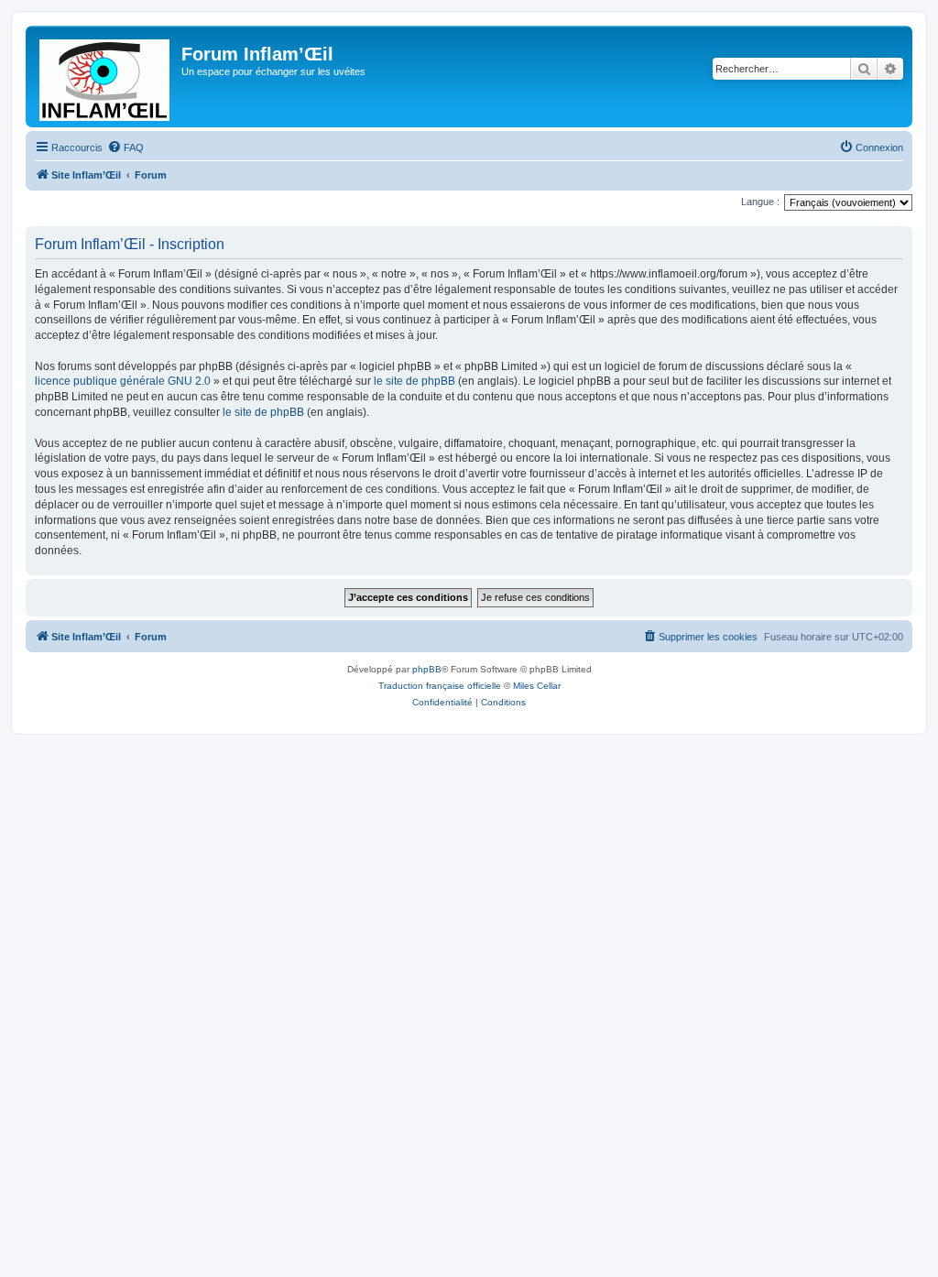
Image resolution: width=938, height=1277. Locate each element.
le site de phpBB (414, 381)
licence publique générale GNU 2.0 (123, 381)
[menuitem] (125, 147)
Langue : (760, 201)
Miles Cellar (537, 686)
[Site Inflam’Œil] (105, 76)
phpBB (427, 669)
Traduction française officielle (439, 686)
